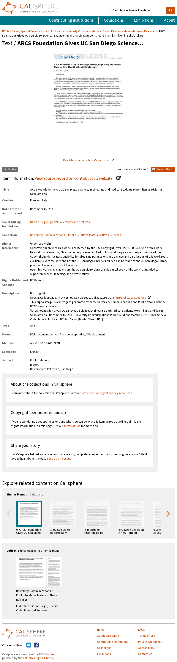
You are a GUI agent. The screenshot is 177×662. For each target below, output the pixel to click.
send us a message (59, 459)
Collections (114, 20)
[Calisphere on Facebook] (36, 645)
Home (100, 629)
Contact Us (145, 654)
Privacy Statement (150, 641)
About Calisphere (108, 635)
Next (168, 513)
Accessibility (146, 647)
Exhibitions (144, 20)
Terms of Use (146, 635)
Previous (8, 513)
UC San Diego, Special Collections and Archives (32, 31)
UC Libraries (46, 654)
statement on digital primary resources (107, 393)
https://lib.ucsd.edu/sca (130, 298)
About (169, 20)
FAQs (141, 629)
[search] (170, 10)
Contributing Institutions (71, 20)
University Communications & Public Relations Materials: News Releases (110, 31)
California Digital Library (38, 658)
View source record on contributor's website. (74, 178)
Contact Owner (165, 169)
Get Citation (10, 169)
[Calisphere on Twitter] (28, 645)
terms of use (72, 426)
